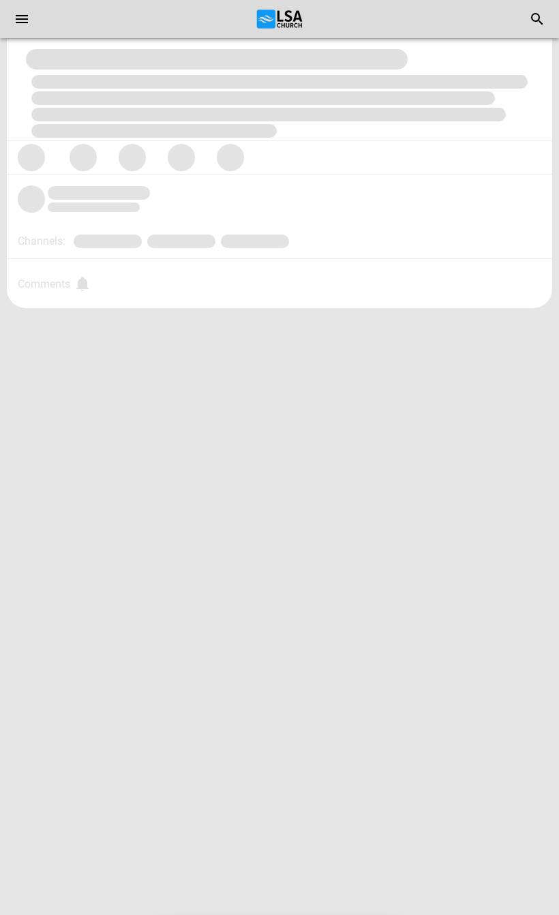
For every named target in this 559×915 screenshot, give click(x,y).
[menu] (21, 19)
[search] (537, 19)
